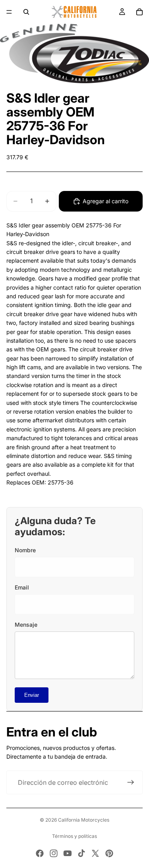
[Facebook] (40, 853)
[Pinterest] (109, 853)
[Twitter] (95, 853)
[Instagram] (53, 853)
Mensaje (26, 624)
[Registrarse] (130, 782)
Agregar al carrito (105, 201)
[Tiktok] (81, 853)
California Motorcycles (83, 820)
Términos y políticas (74, 836)
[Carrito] (139, 12)
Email (22, 587)
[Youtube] (67, 853)
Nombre (25, 550)
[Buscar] (26, 12)
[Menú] (9, 12)
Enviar (31, 695)
